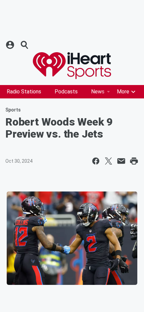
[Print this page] (134, 161)
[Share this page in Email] (121, 161)
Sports (13, 109)
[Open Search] (25, 45)
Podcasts (66, 91)
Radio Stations (24, 91)
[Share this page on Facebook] (95, 161)
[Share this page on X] (108, 161)
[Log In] (10, 45)
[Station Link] (72, 65)
